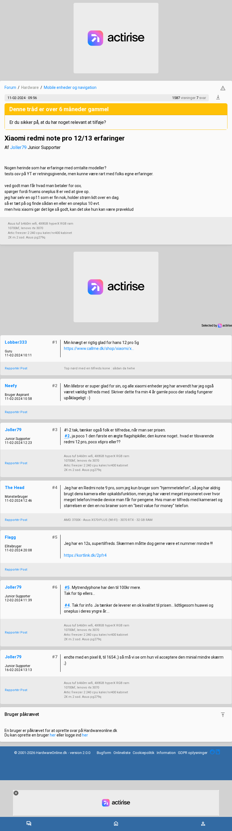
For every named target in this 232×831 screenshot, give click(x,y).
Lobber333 (16, 342)
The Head (14, 487)
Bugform (104, 753)
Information (166, 753)
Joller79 (18, 147)
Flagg (10, 537)
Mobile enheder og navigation (70, 87)
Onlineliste (121, 753)
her (53, 735)
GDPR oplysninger (192, 753)
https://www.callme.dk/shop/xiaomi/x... (99, 348)
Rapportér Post (16, 368)
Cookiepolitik (143, 753)
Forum (10, 87)
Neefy (11, 385)
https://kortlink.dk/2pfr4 (85, 555)
